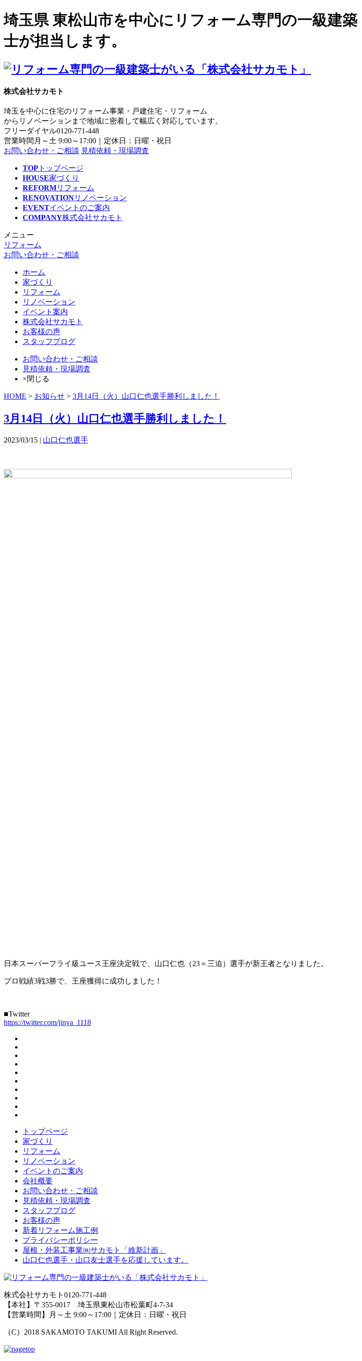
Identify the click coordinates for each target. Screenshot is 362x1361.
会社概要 (38, 1181)
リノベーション (49, 302)
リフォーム (22, 245)
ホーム (34, 272)
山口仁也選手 (65, 440)
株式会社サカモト (53, 322)
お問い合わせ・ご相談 (41, 151)
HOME (15, 396)
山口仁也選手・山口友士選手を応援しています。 (106, 1260)
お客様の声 (41, 332)
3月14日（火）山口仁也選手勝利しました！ (146, 396)
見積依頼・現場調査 (115, 151)
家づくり (38, 282)
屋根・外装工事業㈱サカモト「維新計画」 (94, 1250)
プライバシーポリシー (60, 1240)
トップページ (45, 1131)
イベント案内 (45, 312)
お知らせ (49, 396)
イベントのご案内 (53, 1171)
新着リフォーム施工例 (60, 1230)
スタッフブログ (49, 341)
